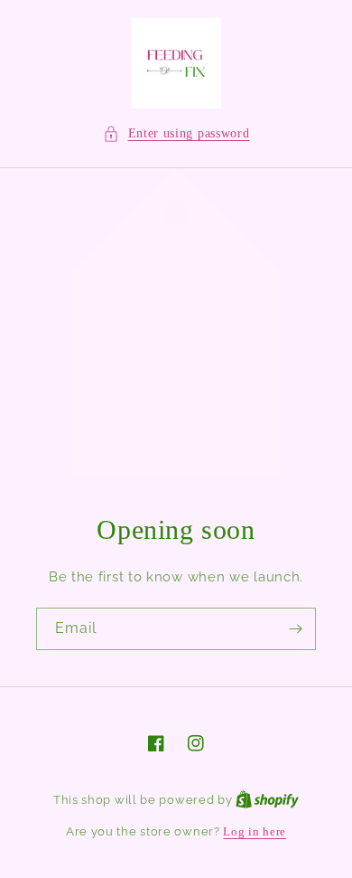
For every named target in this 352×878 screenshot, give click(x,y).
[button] (176, 133)
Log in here (254, 831)
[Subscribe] (295, 629)
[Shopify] (267, 800)
